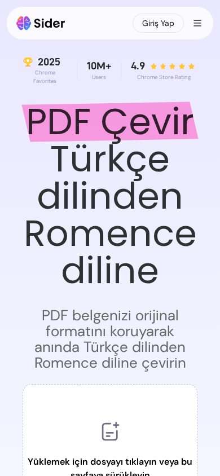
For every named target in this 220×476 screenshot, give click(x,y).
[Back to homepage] (41, 23)
